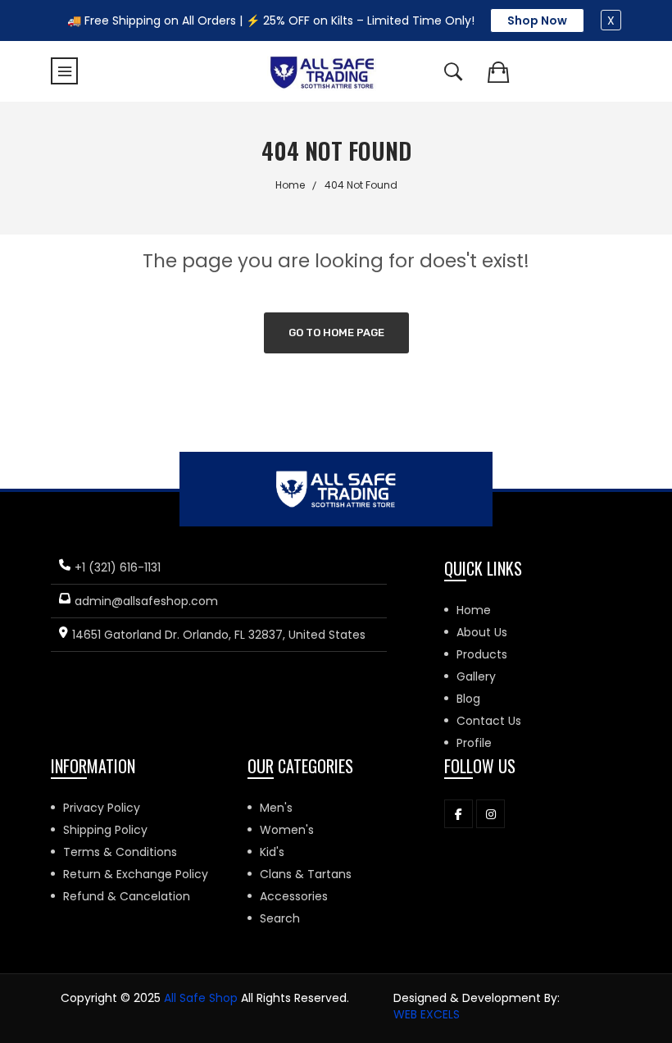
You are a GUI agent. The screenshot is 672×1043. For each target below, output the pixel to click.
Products (481, 654)
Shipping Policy (105, 830)
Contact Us (488, 721)
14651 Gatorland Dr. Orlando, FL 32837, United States (219, 634)
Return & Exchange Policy (135, 874)
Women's (287, 830)
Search (280, 918)
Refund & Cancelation (126, 896)
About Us (481, 632)
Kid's (272, 852)
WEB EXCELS (426, 1014)
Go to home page (336, 332)
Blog (468, 698)
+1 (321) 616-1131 (118, 567)
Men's (276, 807)
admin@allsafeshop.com (146, 601)
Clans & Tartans (306, 874)
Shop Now (537, 20)
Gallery (476, 676)
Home (290, 185)
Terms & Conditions (120, 852)
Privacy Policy (101, 807)
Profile (474, 743)
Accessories (294, 896)
